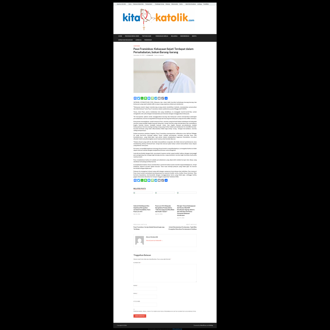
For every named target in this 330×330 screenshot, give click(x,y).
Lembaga (199, 4)
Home (130, 4)
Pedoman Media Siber (138, 4)
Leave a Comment (159, 55)
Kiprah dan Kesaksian (191, 4)
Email (135, 293)
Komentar (137, 262)
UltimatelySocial (177, 329)
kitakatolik (150, 55)
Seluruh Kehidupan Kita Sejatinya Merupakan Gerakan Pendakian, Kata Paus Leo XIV (141, 208)
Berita (181, 4)
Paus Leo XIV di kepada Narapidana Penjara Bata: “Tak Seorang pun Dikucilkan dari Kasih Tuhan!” (164, 208)
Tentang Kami (148, 4)
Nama (135, 285)
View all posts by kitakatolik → (154, 240)
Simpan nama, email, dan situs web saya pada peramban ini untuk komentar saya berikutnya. (164, 311)
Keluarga (168, 4)
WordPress (203, 325)
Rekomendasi (174, 4)
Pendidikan (206, 4)
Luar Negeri (136, 45)
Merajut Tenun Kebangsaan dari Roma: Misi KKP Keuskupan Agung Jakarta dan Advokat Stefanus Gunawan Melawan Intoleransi (186, 210)
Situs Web (136, 301)
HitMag (211, 325)
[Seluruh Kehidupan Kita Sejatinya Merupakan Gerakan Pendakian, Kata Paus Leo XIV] (143, 193)
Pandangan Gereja (159, 4)
